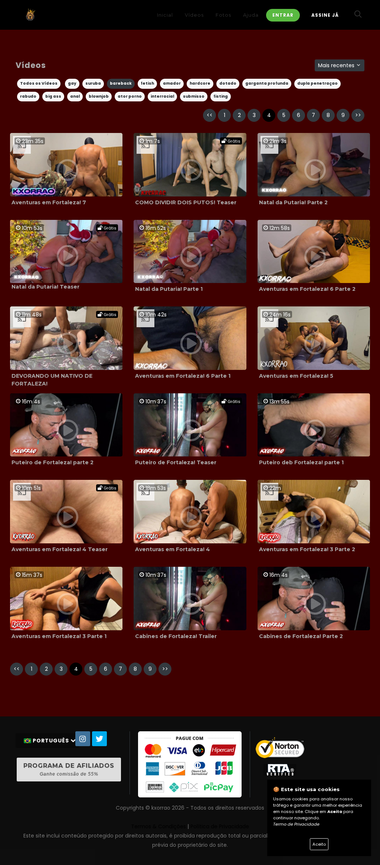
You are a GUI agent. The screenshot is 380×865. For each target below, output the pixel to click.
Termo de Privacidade (296, 824)
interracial (162, 96)
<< (210, 115)
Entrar (283, 15)
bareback (121, 83)
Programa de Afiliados (68, 769)
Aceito (319, 844)
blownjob (99, 96)
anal (75, 96)
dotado (227, 83)
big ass (53, 96)
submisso (193, 96)
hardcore (200, 83)
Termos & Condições (158, 826)
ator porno (130, 96)
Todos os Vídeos (39, 83)
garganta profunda (266, 83)
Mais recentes (337, 65)
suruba (93, 83)
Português (51, 740)
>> (358, 115)
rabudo (28, 96)
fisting (220, 96)
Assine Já (325, 15)
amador (172, 83)
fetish (147, 83)
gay (72, 83)
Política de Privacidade (219, 826)
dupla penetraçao (317, 83)
